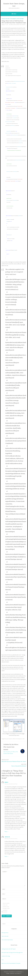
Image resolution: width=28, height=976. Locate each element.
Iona (3, 959)
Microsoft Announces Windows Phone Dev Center (14, 760)
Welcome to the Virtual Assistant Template (11, 963)
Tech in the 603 (6, 18)
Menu (14, 13)
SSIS (23, 738)
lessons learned (8, 738)
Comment (4, 871)
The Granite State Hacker (17, 18)
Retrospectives (5, 932)
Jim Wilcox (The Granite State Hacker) (17, 24)
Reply (6, 831)
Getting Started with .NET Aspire (9, 949)
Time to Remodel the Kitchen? (18, 765)
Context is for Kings (6, 956)
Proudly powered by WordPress (13, 972)
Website (4, 898)
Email (3, 894)
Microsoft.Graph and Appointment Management (12, 952)
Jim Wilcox (7, 837)
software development (17, 738)
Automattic (18, 973)
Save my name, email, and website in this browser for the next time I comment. (6, 907)
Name (3, 889)
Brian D (6, 782)
